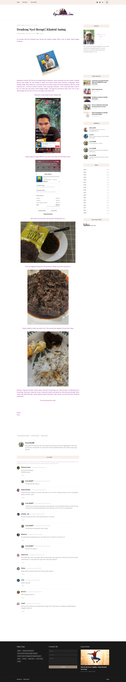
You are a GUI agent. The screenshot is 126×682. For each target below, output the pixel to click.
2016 (96, 195)
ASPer (19, 650)
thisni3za (24, 534)
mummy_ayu (25, 514)
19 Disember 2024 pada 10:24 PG (36, 554)
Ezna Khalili (29, 443)
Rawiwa (23, 591)
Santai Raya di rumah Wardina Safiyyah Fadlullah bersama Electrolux (100, 82)
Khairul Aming (35, 435)
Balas (23, 475)
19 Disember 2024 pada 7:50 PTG (32, 580)
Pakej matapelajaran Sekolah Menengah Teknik (100, 113)
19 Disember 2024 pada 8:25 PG (38, 467)
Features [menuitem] (24, 2)
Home (107, 679)
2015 (96, 197)
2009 (96, 213)
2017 (96, 192)
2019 (96, 187)
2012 (96, 205)
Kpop (19, 658)
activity (24, 658)
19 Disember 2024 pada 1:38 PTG (33, 568)
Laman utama (20, 25)
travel (19, 661)
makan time (44, 435)
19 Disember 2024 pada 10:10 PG (42, 481)
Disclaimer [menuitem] (34, 2)
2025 (96, 172)
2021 (96, 182)
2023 (96, 177)
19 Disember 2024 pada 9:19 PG (35, 534)
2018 (96, 190)
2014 (96, 200)
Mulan (23, 568)
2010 (96, 210)
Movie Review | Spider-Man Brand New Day (93, 668)
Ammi (23, 603)
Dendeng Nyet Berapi (31, 25)
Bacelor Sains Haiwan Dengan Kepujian (27, 653)
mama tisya (24, 554)
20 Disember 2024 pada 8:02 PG (34, 591)
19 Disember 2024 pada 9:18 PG (37, 514)
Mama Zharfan (25, 490)
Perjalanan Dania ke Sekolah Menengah (99, 98)
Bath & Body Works (97, 89)
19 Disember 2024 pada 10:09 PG (42, 503)
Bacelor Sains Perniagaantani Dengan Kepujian (29, 656)
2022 (96, 180)
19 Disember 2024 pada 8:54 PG (38, 489)
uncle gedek (92, 128)
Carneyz (91, 134)
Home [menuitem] (18, 2)
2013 (96, 202)
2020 (96, 185)
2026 (96, 169)
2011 (96, 208)
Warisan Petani (26, 467)
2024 (96, 175)
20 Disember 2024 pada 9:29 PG (33, 603)
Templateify (26, 679)
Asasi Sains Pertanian (28, 650)
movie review (39, 658)
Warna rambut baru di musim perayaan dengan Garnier (100, 105)
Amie (22, 580)
